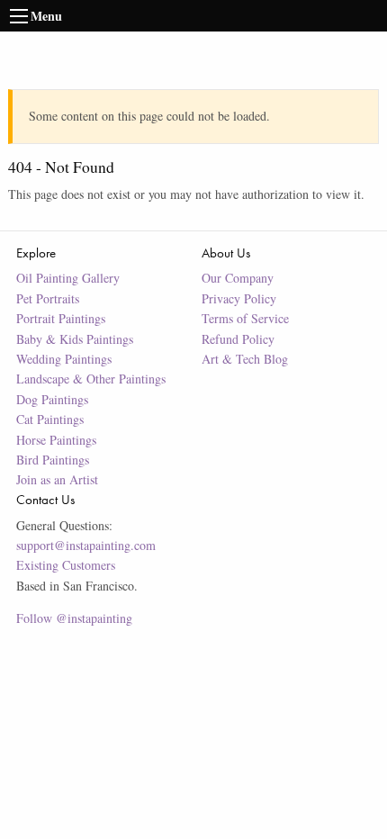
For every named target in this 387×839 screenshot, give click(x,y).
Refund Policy (238, 338)
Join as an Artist (57, 479)
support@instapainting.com (86, 545)
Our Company (238, 277)
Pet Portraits (47, 298)
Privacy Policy (239, 298)
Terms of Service (245, 318)
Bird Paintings (52, 459)
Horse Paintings (56, 439)
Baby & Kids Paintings (74, 338)
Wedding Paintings (64, 358)
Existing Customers (65, 564)
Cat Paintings (50, 419)
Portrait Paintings (60, 318)
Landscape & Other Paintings (91, 378)
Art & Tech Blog (245, 358)
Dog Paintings (52, 399)
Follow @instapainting (74, 618)
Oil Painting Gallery (68, 277)
